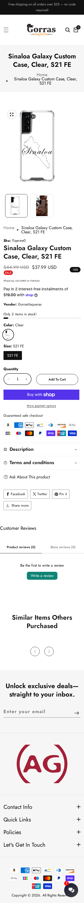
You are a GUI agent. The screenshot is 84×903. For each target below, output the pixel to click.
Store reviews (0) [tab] (63, 547)
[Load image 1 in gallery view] (16, 205)
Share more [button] (20, 505)
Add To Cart (57, 379)
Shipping (9, 280)
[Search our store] (67, 29)
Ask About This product (29, 477)
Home (42, 75)
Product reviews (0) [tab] (21, 547)
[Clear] (8, 334)
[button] (35, 651)
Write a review (42, 575)
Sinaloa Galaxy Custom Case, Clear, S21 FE (45, 81)
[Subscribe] (76, 713)
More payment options (41, 406)
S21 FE (12, 355)
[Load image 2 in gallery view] (42, 205)
